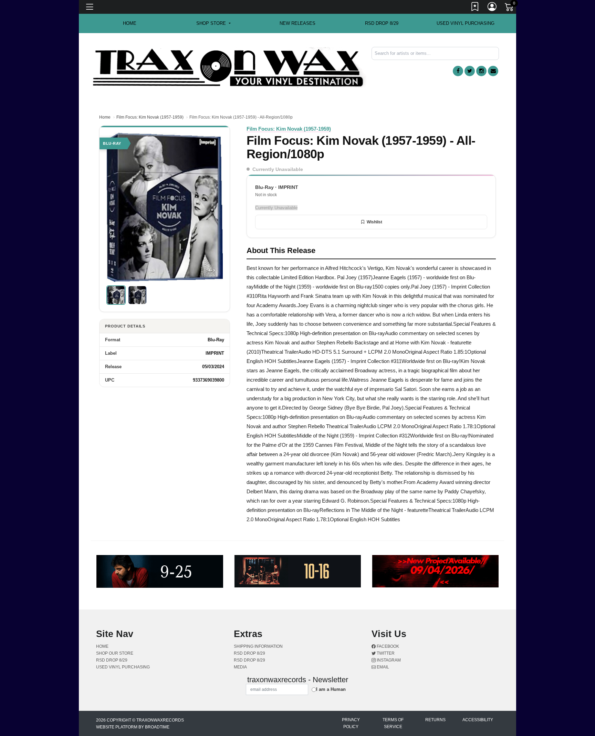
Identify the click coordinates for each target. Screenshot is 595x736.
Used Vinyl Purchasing (465, 23)
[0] (509, 8)
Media (240, 667)
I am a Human (331, 689)
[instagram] (481, 71)
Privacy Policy (351, 723)
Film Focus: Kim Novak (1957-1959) (150, 117)
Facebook (387, 646)
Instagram (388, 660)
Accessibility (477, 719)
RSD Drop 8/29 (381, 23)
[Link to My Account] (492, 8)
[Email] (493, 71)
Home (105, 117)
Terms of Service (393, 723)
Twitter (385, 653)
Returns (435, 719)
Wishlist (374, 222)
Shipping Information (258, 646)
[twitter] (470, 71)
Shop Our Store (114, 653)
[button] (213, 23)
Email (382, 667)
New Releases (297, 23)
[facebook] (458, 71)
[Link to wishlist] (475, 8)
